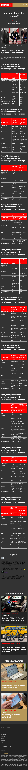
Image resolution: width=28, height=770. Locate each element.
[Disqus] (14, 573)
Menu (24, 5)
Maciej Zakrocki (16, 23)
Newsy (14, 20)
